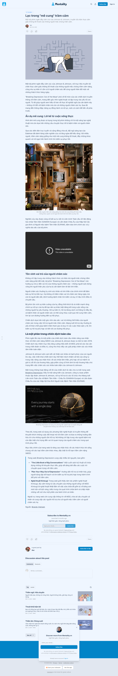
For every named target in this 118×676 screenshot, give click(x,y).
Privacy (55, 663)
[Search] (91, 4)
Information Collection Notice (58, 653)
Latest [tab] (32, 587)
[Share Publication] (95, 4)
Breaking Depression (34, 373)
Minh (34, 599)
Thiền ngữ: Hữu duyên (34, 592)
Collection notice (68, 663)
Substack (50, 672)
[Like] (27, 31)
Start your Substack (54, 667)
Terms (60, 663)
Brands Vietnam (38, 507)
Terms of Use (67, 651)
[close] (76, 627)
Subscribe (102, 4)
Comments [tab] (30, 564)
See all (29, 635)
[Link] (22, 116)
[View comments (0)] (32, 31)
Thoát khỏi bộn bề (33, 607)
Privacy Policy (73, 653)
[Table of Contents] (2, 338)
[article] (59, 597)
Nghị (34, 613)
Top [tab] (28, 587)
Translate (29, 12)
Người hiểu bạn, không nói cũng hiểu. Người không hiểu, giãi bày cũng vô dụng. (49, 596)
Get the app (68, 667)
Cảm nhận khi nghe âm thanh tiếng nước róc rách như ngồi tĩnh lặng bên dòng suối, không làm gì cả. (50, 624)
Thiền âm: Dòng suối (34, 621)
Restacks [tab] (37, 564)
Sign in (112, 4)
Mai (31, 25)
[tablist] (33, 564)
